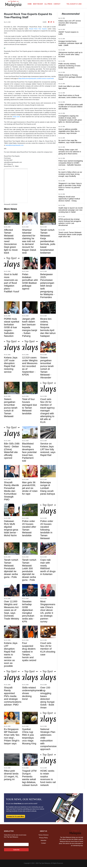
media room (16, 116)
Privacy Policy (43, 837)
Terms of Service (43, 835)
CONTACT (57, 4)
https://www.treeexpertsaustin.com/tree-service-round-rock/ (36, 78)
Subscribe (16, 849)
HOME (30, 4)
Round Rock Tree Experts (38, 29)
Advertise (43, 840)
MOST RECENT (38, 4)
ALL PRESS (48, 4)
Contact (43, 843)
